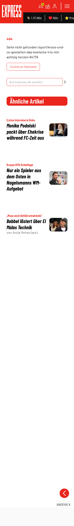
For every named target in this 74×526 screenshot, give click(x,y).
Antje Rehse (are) (25, 232)
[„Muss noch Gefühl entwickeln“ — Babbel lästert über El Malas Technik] (58, 224)
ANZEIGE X (63, 504)
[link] (11, 11)
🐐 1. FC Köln (34, 18)
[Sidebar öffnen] (67, 6)
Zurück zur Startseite (23, 66)
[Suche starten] (64, 82)
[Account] (55, 6)
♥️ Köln (53, 18)
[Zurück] (64, 493)
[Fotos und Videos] (47, 6)
